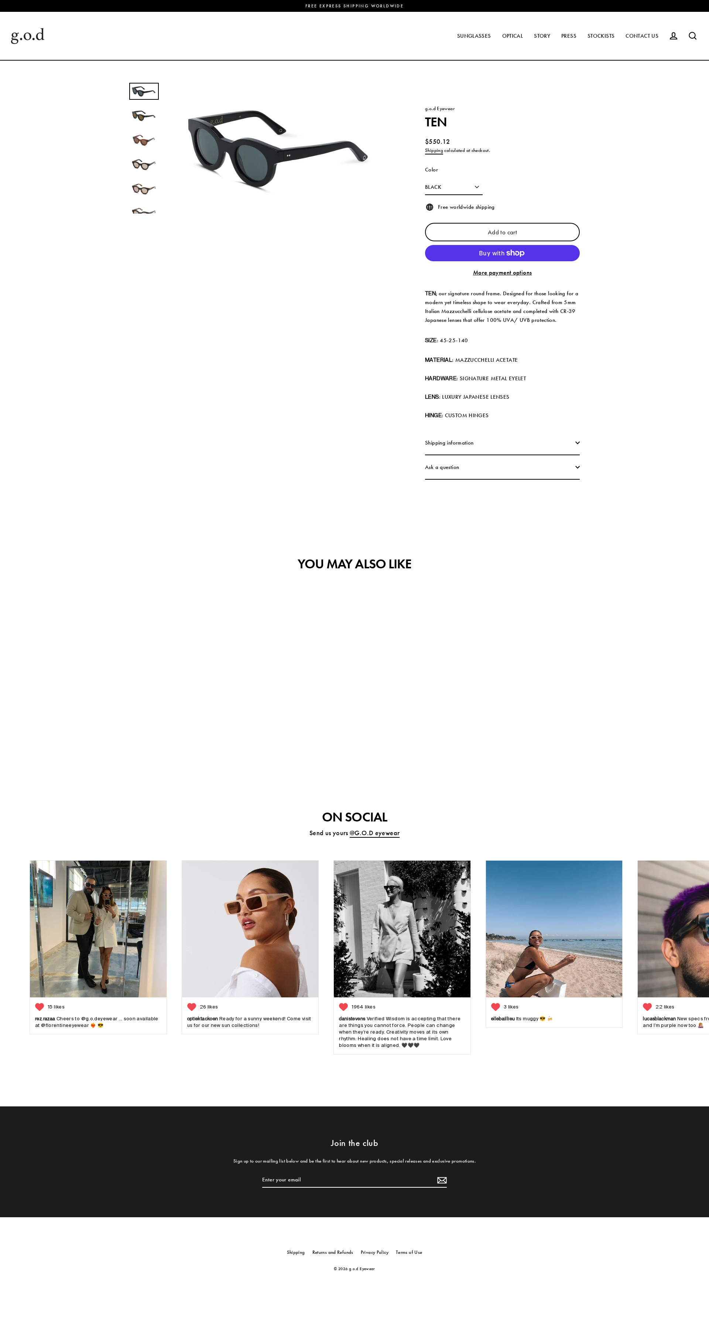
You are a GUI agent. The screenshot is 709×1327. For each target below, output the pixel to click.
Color (431, 169)
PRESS (568, 36)
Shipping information (449, 442)
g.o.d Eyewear (440, 108)
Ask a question (442, 467)
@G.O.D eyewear (375, 832)
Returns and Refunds (332, 1252)
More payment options (502, 272)
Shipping (434, 150)
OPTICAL (512, 36)
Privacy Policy (374, 1252)
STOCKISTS (601, 36)
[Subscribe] (441, 1180)
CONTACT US (642, 36)
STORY (542, 36)
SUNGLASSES (474, 36)
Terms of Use (409, 1252)
